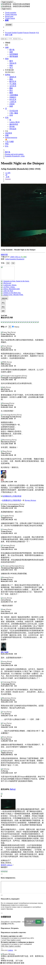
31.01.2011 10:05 (7, 380)
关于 (17, 961)
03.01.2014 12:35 (7, 613)
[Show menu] (15, 2)
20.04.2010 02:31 (7, 336)
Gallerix (10, 950)
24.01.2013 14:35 (7, 570)
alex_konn (4, 652)
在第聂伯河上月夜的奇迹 (11, 500)
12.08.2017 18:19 (7, 741)
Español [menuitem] (20, 33)
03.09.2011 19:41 (7, 407)
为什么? (13, 789)
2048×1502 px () (18, 257)
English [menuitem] (14, 33)
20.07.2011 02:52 (7, 391)
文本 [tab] (7, 177)
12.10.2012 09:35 (7, 533)
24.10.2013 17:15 (7, 602)
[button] (10, 12)
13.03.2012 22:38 (7, 508)
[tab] (7, 173)
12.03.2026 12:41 (7, 773)
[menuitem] (37, 33)
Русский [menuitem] (8, 33)
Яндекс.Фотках (30, 500)
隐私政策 (17, 963)
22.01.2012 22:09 (7, 482)
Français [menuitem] (26, 33)
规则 (4, 963)
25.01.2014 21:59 (7, 665)
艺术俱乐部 (10, 71)
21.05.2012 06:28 (7, 519)
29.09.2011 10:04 (7, 419)
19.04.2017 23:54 (7, 716)
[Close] (22, 39)
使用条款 (10, 963)
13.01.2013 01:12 (7, 549)
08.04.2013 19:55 (7, 581)
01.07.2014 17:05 (7, 686)
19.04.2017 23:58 (7, 727)
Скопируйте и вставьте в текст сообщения (16, 944)
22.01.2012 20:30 (7, 455)
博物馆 (7, 44)
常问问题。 (10, 961)
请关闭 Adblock (6, 865)
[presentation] (25, 181)
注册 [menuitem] (10, 35)
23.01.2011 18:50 (7, 366)
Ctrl (8, 263)
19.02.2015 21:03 (7, 702)
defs (2, 480)
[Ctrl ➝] (15, 281)
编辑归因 (4, 254)
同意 (38, 921)
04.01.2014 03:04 (7, 654)
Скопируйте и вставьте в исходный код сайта (17, 938)
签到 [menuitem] (7, 35)
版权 (22, 963)
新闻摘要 (9, 25)
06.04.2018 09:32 (7, 755)
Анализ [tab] (8, 179)
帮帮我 (3, 961)
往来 (21, 961)
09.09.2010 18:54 (7, 350)
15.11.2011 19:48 (7, 444)
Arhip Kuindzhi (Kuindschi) (14, 259)
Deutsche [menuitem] (32, 33)
